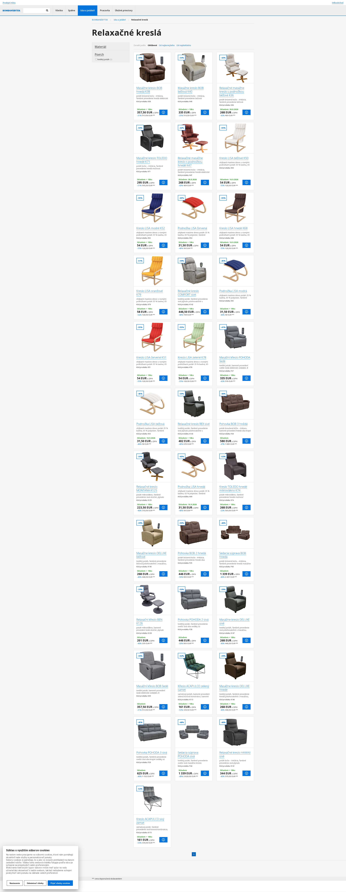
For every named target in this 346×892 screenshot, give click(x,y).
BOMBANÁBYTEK (100, 20)
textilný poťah (103, 59)
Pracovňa (105, 10)
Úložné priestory (124, 10)
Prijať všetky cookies (60, 883)
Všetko (59, 10)
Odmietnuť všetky (35, 883)
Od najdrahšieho (184, 45)
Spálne (71, 10)
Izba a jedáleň (87, 10)
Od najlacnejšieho (167, 45)
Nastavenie (15, 883)
